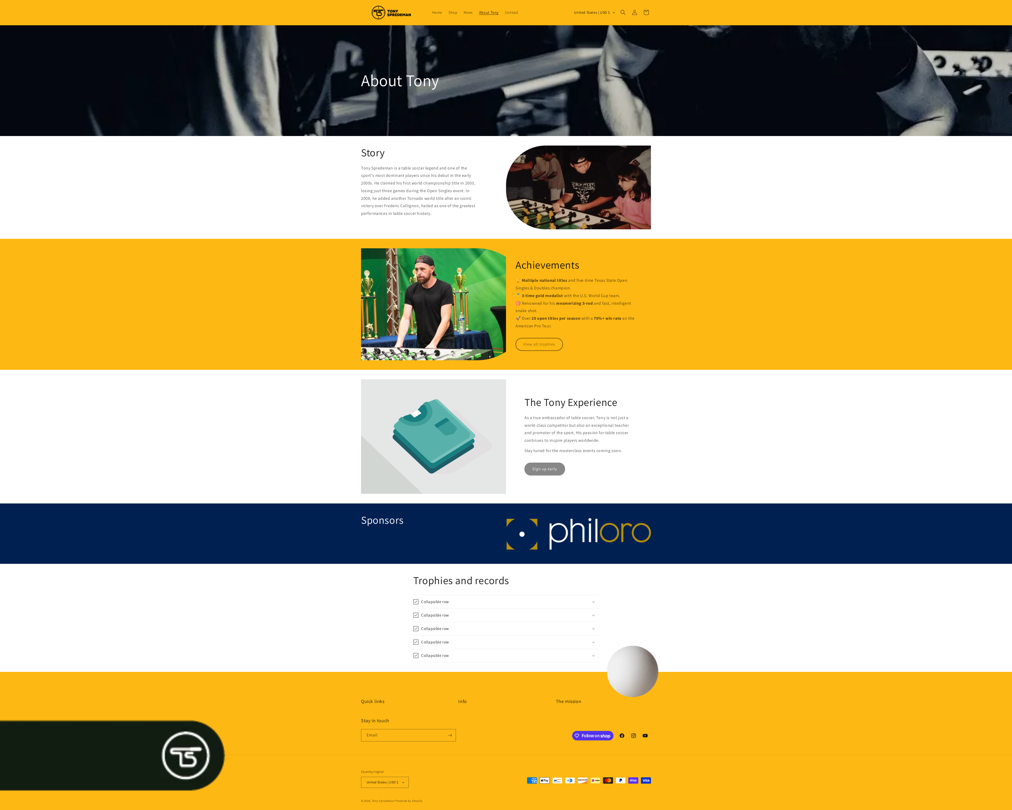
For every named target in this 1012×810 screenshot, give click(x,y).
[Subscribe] (450, 735)
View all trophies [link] (539, 344)
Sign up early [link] (544, 468)
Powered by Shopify (408, 801)
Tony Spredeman (383, 801)
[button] (623, 12)
